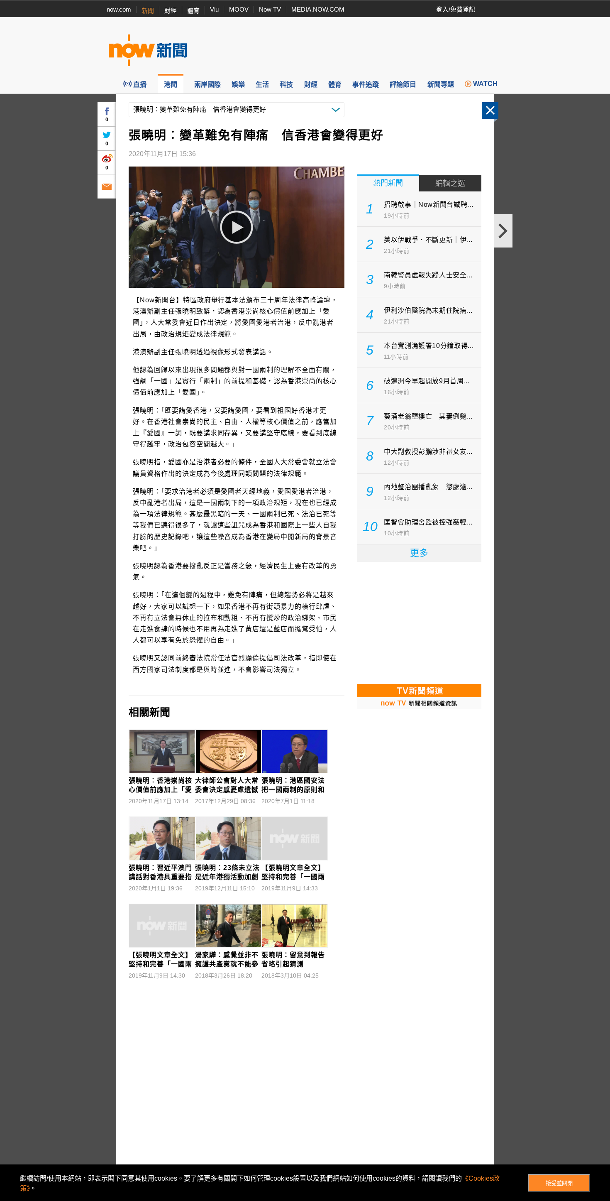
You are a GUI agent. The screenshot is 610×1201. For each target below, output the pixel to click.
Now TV (270, 9)
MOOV (239, 9)
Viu (214, 9)
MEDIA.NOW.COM (317, 9)
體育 (193, 10)
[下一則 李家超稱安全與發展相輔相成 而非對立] (503, 231)
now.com (119, 9)
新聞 (148, 10)
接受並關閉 (559, 1183)
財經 (170, 10)
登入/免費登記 (455, 9)
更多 (419, 553)
